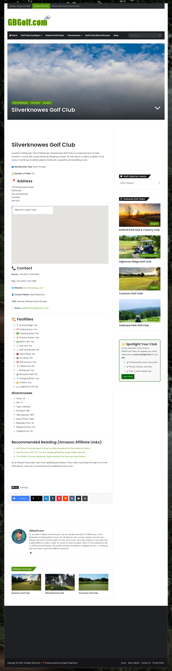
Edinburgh (24, 487)
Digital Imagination (70, 663)
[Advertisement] (113, 17)
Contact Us (146, 663)
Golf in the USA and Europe (97, 35)
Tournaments (74, 35)
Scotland (47, 103)
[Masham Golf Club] (26, 582)
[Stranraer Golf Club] (93, 582)
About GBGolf (133, 663)
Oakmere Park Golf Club (134, 325)
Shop (116, 35)
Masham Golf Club (21, 593)
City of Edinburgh (20, 103)
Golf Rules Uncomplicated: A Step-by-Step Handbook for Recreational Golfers (53, 448)
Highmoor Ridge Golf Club (135, 261)
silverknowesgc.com (33, 288)
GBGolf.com (36, 530)
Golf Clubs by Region (30, 35)
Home (14, 35)
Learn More (128, 376)
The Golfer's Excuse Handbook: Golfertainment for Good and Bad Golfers (51, 456)
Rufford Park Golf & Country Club (139, 229)
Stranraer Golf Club (88, 593)
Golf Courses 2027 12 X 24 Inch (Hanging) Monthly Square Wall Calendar (50, 452)
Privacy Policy (158, 663)
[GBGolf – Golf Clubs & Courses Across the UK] (32, 20)
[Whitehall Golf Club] (60, 582)
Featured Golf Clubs (55, 35)
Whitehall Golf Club (54, 593)
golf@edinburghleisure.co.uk (35, 308)
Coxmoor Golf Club (59, 6)
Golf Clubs (35, 103)
